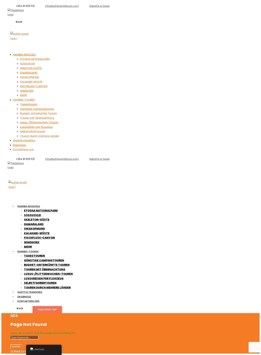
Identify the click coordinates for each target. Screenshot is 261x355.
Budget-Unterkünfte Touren (38, 113)
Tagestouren (28, 104)
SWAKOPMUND (29, 77)
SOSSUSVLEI (27, 63)
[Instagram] (29, 18)
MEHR (23, 95)
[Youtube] (24, 171)
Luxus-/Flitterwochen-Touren (39, 122)
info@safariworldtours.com (62, 6)
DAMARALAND (28, 72)
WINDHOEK (27, 91)
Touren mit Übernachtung (37, 118)
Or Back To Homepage (25, 351)
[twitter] (18, 171)
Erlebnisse (19, 145)
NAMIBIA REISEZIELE (24, 54)
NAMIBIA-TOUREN (24, 100)
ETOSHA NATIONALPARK (35, 59)
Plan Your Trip (47, 309)
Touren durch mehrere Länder (39, 136)
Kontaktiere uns (23, 149)
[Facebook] (12, 171)
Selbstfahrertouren (32, 131)
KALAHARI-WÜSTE (31, 82)
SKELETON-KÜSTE (31, 68)
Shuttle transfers (24, 140)
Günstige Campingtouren (37, 109)
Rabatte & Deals (99, 6)
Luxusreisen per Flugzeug (36, 127)
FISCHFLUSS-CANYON (33, 86)
